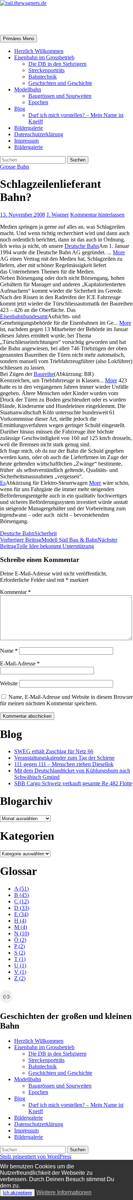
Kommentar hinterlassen (97, 215)
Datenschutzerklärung (38, 134)
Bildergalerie (28, 128)
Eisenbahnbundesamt (24, 316)
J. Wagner (57, 215)
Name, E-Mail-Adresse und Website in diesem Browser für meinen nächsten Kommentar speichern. (66, 700)
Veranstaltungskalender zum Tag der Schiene (64, 758)
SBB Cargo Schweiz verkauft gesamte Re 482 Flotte (73, 783)
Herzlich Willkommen (38, 51)
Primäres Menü (18, 38)
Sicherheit (45, 533)
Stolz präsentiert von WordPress (35, 1156)
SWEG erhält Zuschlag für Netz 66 (53, 751)
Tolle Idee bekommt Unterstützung (58, 543)
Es (3, 483)
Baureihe (44, 374)
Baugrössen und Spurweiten (60, 96)
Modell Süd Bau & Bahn (49, 540)
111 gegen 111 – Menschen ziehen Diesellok (63, 764)
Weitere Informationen (64, 1192)
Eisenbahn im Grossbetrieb (44, 57)
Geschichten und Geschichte (60, 83)
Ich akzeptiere (17, 1192)
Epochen (38, 102)
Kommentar (15, 592)
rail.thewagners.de (44, 20)
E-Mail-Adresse (20, 663)
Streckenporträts (46, 70)
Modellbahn (27, 89)
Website (9, 683)
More (119, 252)
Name (9, 651)
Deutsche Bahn (82, 246)
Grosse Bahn (14, 167)
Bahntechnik (42, 77)
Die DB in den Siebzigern (57, 64)
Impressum (26, 141)
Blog (19, 109)
